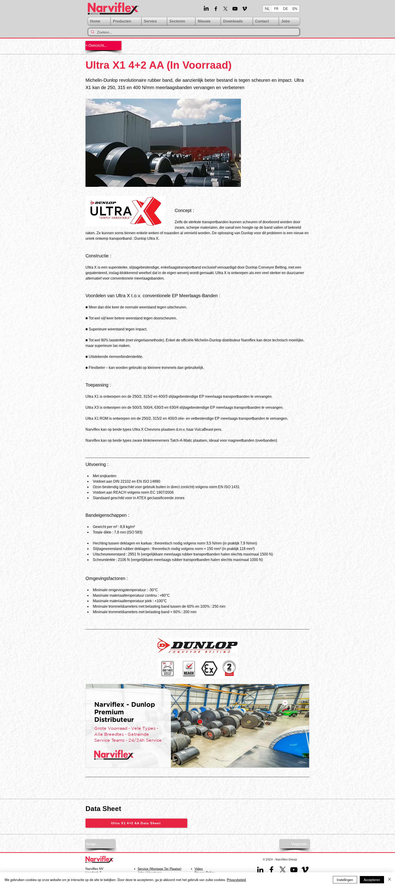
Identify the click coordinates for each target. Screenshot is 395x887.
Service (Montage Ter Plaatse (159, 869)
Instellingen (345, 879)
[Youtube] (235, 9)
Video (199, 869)
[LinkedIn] (206, 9)
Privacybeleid (236, 879)
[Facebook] (216, 9)
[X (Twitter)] (225, 9)
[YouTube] (293, 869)
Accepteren (372, 879)
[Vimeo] (245, 9)
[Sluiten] (389, 879)
